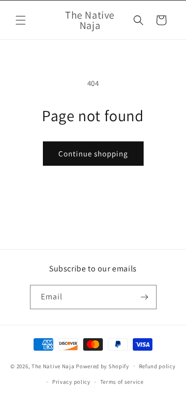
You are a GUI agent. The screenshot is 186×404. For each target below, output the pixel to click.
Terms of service (122, 381)
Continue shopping (93, 153)
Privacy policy (71, 381)
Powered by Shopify (102, 365)
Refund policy (157, 366)
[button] (20, 20)
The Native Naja (53, 365)
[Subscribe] (144, 297)
